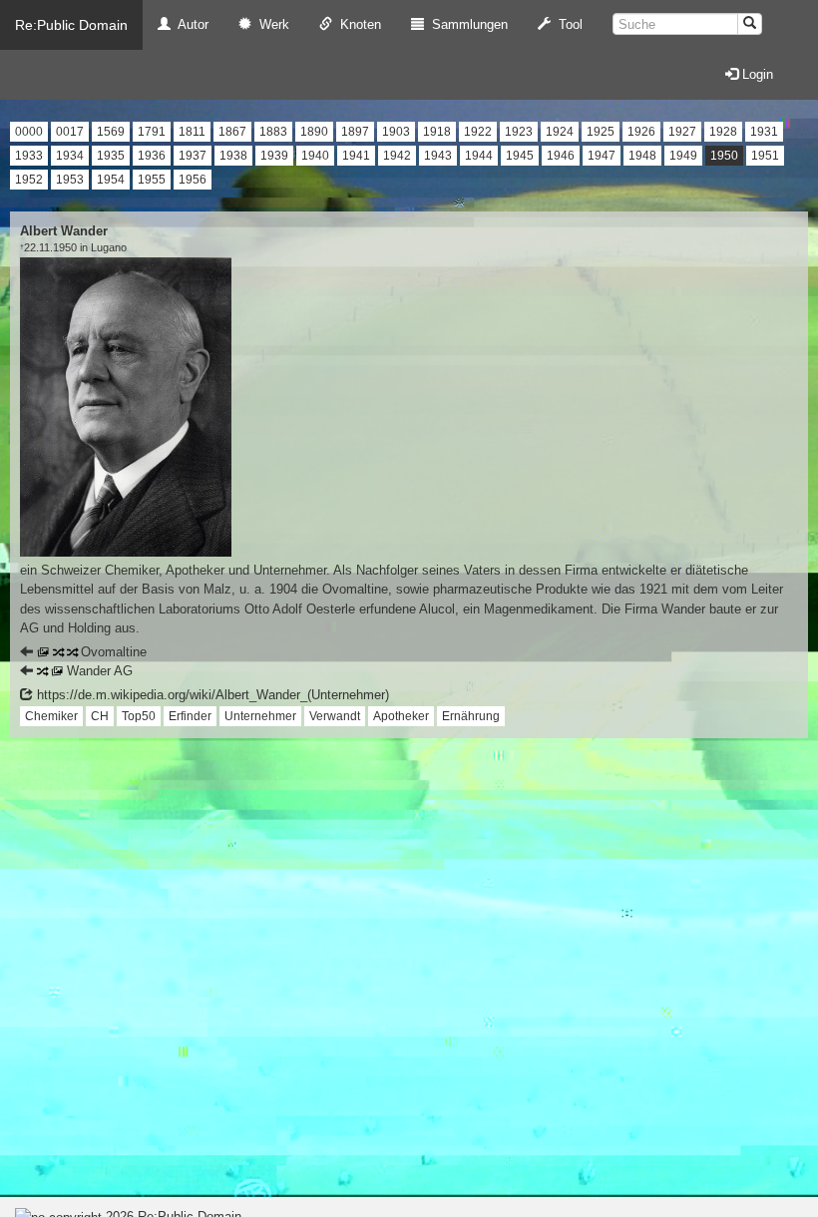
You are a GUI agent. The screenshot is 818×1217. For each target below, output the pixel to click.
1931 (764, 132)
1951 (765, 156)
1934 (70, 156)
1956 (192, 180)
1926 (641, 132)
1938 (233, 156)
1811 (192, 132)
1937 (192, 156)
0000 (29, 132)
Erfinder (190, 716)
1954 (111, 180)
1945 (520, 156)
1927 (682, 132)
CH (100, 716)
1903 (396, 132)
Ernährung (471, 716)
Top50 (139, 716)
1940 (315, 156)
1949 (683, 156)
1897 (355, 132)
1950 (724, 156)
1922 (478, 132)
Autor (189, 24)
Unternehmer (260, 716)
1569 (111, 132)
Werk (270, 24)
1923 (519, 132)
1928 (723, 132)
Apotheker (401, 716)
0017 (70, 132)
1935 (111, 156)
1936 (152, 156)
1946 (561, 156)
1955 (152, 180)
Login (755, 74)
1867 (232, 132)
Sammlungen (466, 24)
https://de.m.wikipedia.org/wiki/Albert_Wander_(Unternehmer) (211, 694)
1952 (29, 180)
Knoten (356, 24)
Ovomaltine (112, 651)
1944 (479, 156)
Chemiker (51, 716)
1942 (397, 156)
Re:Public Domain (71, 25)
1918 (437, 132)
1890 (314, 132)
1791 (152, 132)
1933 (29, 156)
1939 (274, 156)
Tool (567, 24)
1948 (642, 156)
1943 (438, 156)
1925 (600, 132)
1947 (601, 156)
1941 (356, 156)
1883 (273, 132)
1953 (70, 180)
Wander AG (98, 670)
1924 (560, 132)
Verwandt (334, 716)
